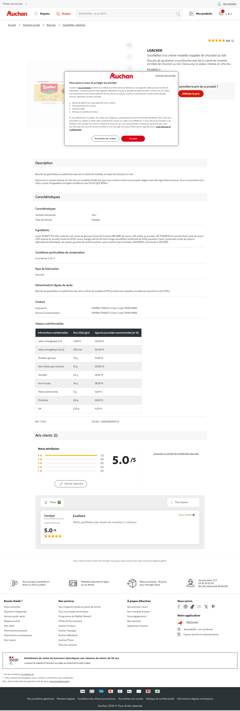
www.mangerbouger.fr (60, 681)
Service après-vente (14, 616)
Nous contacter (12, 606)
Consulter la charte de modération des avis (176, 453)
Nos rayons (10, 640)
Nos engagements (136, 616)
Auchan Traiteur (67, 625)
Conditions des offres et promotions (97, 698)
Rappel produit (12, 621)
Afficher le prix (191, 93)
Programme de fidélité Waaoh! (75, 616)
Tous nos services (68, 644)
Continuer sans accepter (165, 75)
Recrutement (134, 621)
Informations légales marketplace (195, 698)
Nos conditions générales (40, 698)
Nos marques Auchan (138, 611)
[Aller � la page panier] (225, 13)
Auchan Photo (66, 640)
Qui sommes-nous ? (137, 606)
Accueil (12, 25)
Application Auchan (137, 625)
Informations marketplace (18, 635)
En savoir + (154, 69)
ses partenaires (84, 87)
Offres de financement (70, 621)
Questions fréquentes (15, 611)
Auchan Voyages (67, 630)
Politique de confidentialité (160, 698)
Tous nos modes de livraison (73, 611)
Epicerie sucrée (31, 25)
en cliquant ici (27, 674)
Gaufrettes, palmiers (74, 25)
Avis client (9, 625)
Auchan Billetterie (68, 635)
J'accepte (133, 138)
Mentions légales (66, 698)
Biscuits (51, 25)
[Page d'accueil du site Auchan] (18, 13)
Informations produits (15, 630)
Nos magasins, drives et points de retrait (79, 606)
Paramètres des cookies (105, 138)
